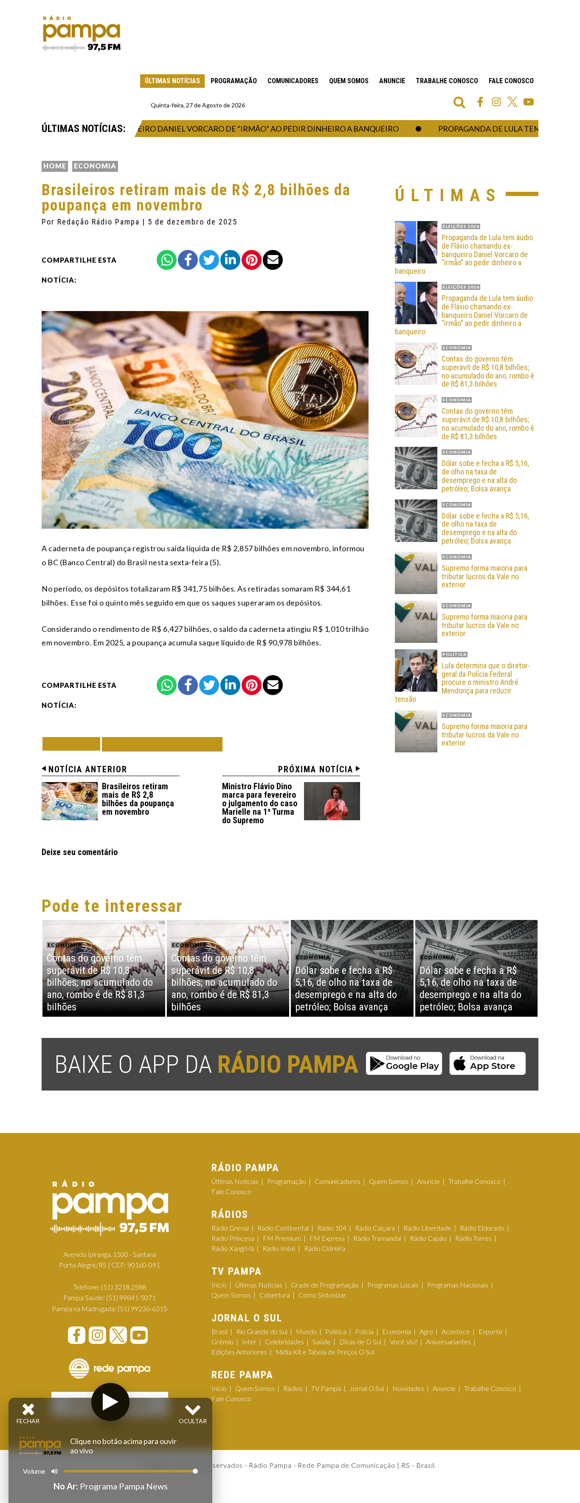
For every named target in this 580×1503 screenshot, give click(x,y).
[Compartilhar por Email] (273, 260)
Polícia (364, 1331)
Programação (234, 81)
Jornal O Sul (366, 1388)
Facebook (480, 101)
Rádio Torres (473, 1238)
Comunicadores (292, 81)
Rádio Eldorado (482, 1228)
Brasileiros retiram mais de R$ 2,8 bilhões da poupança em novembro (138, 799)
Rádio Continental (283, 1228)
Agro (426, 1331)
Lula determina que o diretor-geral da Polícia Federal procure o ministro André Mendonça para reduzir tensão (462, 683)
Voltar (74, 743)
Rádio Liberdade (427, 1228)
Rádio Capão (428, 1238)
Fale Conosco (511, 81)
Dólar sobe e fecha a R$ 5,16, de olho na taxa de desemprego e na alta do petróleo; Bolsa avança (485, 476)
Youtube (528, 101)
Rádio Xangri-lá (232, 1248)
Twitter (512, 101)
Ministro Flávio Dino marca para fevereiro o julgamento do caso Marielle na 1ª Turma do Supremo (259, 803)
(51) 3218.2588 (123, 1287)
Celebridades (284, 1342)
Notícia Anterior (87, 769)
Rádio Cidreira (324, 1248)
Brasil (219, 1331)
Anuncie (392, 81)
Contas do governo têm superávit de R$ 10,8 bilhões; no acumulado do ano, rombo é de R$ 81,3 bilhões (488, 371)
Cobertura (274, 1295)
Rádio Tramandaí (377, 1238)
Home (54, 166)
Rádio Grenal (230, 1228)
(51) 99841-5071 (131, 1297)
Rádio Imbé (279, 1248)
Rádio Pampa (81, 34)
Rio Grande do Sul (261, 1331)
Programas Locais (393, 1285)
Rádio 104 (331, 1228)
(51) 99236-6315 (142, 1308)
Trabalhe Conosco (447, 81)
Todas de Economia (162, 744)
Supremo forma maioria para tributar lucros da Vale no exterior (484, 576)
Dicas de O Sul (360, 1342)
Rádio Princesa (232, 1238)
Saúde (322, 1342)
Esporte (490, 1331)
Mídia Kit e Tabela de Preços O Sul (325, 1352)
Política (335, 1331)
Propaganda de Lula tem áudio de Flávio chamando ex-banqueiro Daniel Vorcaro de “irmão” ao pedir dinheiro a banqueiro (464, 254)
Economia (95, 166)
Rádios (293, 1388)
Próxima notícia (315, 769)
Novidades (408, 1388)
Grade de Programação (325, 1285)
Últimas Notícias (172, 81)
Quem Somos (349, 81)
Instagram (496, 101)
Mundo (306, 1331)
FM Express (327, 1238)
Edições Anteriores (239, 1352)
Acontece (456, 1331)
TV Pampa (326, 1388)
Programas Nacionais (457, 1285)
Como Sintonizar (322, 1295)
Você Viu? (403, 1342)
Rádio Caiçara (375, 1228)
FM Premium (282, 1238)
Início (219, 1285)
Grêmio (222, 1342)
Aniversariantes (448, 1342)
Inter (249, 1342)
